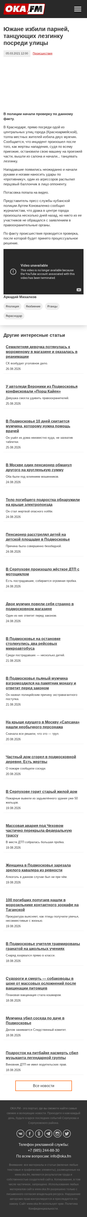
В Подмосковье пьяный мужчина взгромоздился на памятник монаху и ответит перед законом (41, 683)
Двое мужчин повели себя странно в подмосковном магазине (40, 606)
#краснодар (14, 316)
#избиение (33, 306)
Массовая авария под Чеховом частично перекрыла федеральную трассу (39, 830)
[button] (78, 9)
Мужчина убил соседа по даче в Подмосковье (35, 1020)
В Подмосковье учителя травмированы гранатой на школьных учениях (43, 946)
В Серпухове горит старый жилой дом (41, 792)
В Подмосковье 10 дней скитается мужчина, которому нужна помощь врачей (38, 426)
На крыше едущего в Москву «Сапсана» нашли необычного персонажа (43, 724)
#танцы (52, 306)
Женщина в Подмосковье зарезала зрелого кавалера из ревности (38, 867)
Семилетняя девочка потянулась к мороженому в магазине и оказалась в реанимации (41, 352)
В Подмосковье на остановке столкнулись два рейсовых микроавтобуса (33, 643)
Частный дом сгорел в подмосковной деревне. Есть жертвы (41, 759)
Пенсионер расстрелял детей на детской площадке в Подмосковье (38, 537)
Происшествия (42, 53)
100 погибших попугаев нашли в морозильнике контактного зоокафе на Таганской (42, 905)
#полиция (12, 306)
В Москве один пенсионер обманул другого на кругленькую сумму (39, 467)
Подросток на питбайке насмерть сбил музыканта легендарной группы (42, 1055)
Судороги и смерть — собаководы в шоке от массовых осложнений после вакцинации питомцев (41, 983)
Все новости (43, 1086)
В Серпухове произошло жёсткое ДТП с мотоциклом (42, 571)
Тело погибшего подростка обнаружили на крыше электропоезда (43, 502)
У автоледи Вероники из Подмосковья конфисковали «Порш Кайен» (41, 389)
